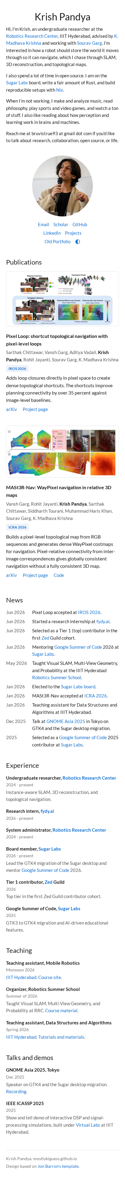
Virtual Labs (88, 1125)
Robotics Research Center (32, 36)
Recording (16, 1091)
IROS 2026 (17, 368)
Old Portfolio (57, 241)
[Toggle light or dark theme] (77, 241)
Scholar (60, 224)
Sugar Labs (17, 82)
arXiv (11, 409)
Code (59, 575)
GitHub (80, 224)
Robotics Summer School (56, 677)
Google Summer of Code (78, 647)
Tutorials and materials (61, 1037)
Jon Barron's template (58, 1166)
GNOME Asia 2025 (65, 721)
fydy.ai (103, 621)
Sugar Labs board (78, 686)
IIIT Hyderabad (21, 977)
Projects (73, 233)
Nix (59, 90)
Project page (35, 409)
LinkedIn (52, 233)
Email (43, 224)
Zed (45, 638)
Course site (49, 977)
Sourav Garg (89, 43)
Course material (61, 1010)
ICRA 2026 (17, 527)
